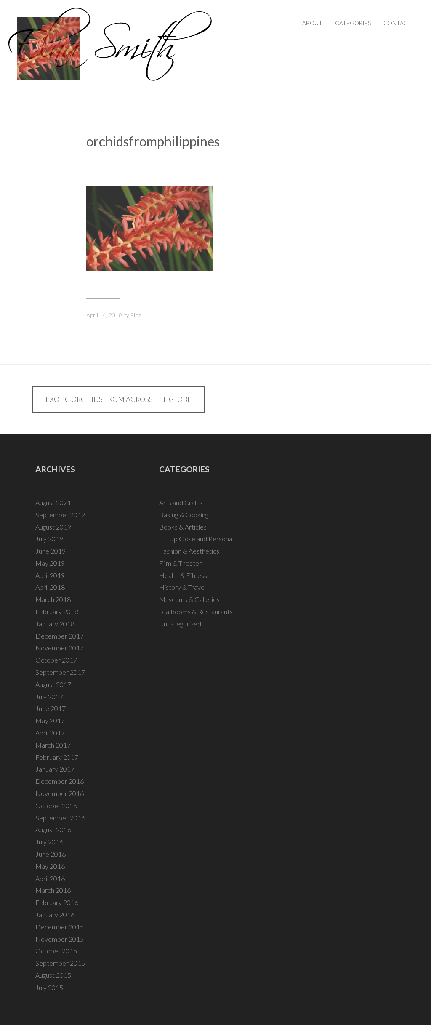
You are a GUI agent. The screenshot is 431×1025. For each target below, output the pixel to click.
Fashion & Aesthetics (189, 551)
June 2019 (50, 551)
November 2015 (59, 939)
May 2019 (50, 563)
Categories (353, 23)
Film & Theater (180, 563)
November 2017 (59, 648)
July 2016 (49, 842)
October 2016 (56, 805)
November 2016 (59, 793)
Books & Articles (183, 527)
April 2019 (50, 575)
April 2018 (50, 587)
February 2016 (56, 902)
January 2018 (54, 624)
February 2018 (56, 611)
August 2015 (53, 975)
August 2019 (53, 527)
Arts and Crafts (180, 502)
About (312, 23)
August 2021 (53, 502)
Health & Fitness (183, 575)
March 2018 (53, 599)
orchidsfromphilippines (153, 141)
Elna (135, 315)
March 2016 (53, 890)
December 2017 (59, 636)
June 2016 (50, 854)
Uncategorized (180, 624)
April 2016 (50, 878)
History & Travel (182, 587)
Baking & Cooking (183, 515)
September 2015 (60, 963)
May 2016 (50, 866)
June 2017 (50, 708)
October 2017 (56, 660)
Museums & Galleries (189, 599)
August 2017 (53, 684)
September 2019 (60, 515)
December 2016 (59, 781)
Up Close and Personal (201, 539)
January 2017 (54, 769)
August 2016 (53, 829)
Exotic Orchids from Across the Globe (118, 399)
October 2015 (56, 951)
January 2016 (54, 915)
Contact (397, 23)
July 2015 (49, 987)
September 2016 (60, 818)
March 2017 (53, 745)
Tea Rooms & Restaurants (196, 611)
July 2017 (49, 696)
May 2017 (50, 720)
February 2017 (56, 757)
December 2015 (59, 927)
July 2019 (49, 539)
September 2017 (60, 672)
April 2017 (50, 733)
